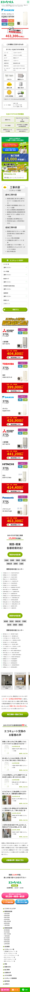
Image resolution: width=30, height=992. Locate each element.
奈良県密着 (7, 919)
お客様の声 (7, 972)
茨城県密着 (7, 940)
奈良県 (23, 560)
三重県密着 (7, 925)
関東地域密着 (15, 615)
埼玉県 (11, 621)
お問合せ (6, 984)
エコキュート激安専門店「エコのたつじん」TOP (10, 5)
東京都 (6, 621)
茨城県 (15, 625)
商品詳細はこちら (15, 357)
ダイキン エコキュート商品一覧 (8, 6)
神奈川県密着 (7, 934)
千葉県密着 (7, 936)
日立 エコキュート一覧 (9, 957)
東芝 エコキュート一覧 (9, 961)
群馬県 (21, 625)
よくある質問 (8, 975)
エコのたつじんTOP (10, 908)
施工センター (8, 99)
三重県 (21, 564)
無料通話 (6, 990)
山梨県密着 (7, 943)
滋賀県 (15, 564)
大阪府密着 (7, 913)
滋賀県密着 (7, 923)
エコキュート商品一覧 (23, 5)
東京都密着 (7, 930)
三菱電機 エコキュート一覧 (10, 951)
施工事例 (7, 970)
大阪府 (6, 560)
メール (16, 990)
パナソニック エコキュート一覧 (11, 955)
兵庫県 (12, 560)
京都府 (18, 560)
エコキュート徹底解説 (10, 978)
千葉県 (24, 621)
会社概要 (7, 946)
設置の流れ (7, 967)
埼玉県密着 (7, 932)
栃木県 (9, 625)
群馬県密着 (7, 941)
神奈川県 (17, 621)
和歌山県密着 (7, 921)
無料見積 (7, 981)
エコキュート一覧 (9, 949)
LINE (26, 990)
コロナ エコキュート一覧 (10, 959)
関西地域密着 (15, 554)
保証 (5, 964)
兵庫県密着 (7, 915)
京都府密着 (7, 917)
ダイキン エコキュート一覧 (10, 953)
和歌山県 (9, 564)
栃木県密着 (7, 938)
